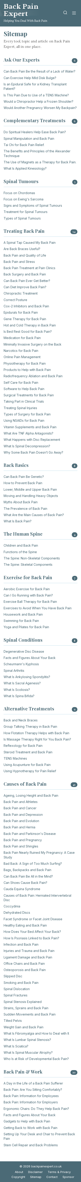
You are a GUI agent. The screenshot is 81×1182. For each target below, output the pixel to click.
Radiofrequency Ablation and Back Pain (33, 376)
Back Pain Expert (21, 10)
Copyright (18, 1177)
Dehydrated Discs (17, 912)
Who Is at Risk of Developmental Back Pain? (36, 1059)
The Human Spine (23, 534)
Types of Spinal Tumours (22, 218)
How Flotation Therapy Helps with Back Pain (36, 733)
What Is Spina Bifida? (19, 696)
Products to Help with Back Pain (27, 370)
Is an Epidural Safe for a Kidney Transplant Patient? (35, 86)
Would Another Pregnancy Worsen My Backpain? (40, 108)
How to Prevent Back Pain (23, 483)
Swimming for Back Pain (21, 621)
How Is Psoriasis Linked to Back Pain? (31, 938)
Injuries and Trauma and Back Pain (29, 951)
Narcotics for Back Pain (21, 351)
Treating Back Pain (24, 231)
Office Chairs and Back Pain (24, 963)
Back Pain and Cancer (20, 808)
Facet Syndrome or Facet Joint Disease (33, 919)
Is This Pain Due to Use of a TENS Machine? (36, 95)
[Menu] (74, 13)
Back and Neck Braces (21, 720)
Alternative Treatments (29, 708)
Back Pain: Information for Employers (31, 1102)
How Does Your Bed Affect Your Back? (32, 932)
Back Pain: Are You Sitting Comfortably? (33, 1089)
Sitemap (35, 1177)
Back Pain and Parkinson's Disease (30, 834)
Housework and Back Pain (23, 614)
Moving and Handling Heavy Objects (31, 496)
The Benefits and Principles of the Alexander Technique (37, 153)
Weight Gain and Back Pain (23, 1027)
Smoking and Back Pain (21, 983)
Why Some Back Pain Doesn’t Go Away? (33, 452)
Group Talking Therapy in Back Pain (30, 726)
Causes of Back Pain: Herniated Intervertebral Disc (37, 898)
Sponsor (68, 1177)
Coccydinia (12, 906)
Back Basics (16, 465)
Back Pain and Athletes (21, 802)
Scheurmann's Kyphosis (21, 664)
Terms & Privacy (59, 1172)
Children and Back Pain (21, 545)
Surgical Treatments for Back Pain (29, 395)
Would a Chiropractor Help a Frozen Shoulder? (38, 101)
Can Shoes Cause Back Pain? (25, 883)
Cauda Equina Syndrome (22, 889)
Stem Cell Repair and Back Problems (31, 1145)
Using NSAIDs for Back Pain (24, 420)
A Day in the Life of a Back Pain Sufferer (33, 1083)
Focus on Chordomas (19, 193)
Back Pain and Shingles (21, 846)
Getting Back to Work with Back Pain (30, 1128)
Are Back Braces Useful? (22, 249)
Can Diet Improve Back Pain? (25, 287)
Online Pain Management (22, 357)
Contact (52, 1177)
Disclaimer (35, 1172)
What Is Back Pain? (18, 521)
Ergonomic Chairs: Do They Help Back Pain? (36, 1109)
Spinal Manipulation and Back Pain (29, 138)
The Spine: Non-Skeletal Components (32, 558)
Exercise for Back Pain (28, 577)
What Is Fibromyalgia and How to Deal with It (36, 1033)
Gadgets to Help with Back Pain (27, 1121)
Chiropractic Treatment (21, 293)
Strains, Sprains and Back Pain (26, 1008)
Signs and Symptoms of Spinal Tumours (33, 205)
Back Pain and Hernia (19, 827)
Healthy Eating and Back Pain (25, 925)
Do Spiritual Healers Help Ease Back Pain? (35, 132)
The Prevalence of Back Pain (25, 508)
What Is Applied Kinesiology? (25, 168)
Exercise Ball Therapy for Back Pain (30, 601)
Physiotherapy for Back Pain (25, 363)
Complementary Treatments (34, 120)
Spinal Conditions (23, 640)
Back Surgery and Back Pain (25, 274)
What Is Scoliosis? (17, 690)
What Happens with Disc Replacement (32, 439)
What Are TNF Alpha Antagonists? (28, 433)
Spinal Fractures (15, 995)
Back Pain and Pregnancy (23, 840)
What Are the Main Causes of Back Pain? (34, 515)
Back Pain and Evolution (21, 821)
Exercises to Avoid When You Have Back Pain (38, 608)
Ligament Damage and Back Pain (28, 957)
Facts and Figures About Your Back (30, 658)
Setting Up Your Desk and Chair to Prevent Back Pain (39, 1136)
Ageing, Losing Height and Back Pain (31, 795)
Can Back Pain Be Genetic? (24, 477)
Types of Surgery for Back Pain (27, 414)
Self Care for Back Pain (21, 382)
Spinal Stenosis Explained (23, 1002)
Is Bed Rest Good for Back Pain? (28, 331)
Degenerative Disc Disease (24, 651)
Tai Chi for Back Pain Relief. (24, 145)
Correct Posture (15, 300)
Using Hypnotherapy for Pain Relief (30, 771)
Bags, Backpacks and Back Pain (27, 870)
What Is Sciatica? (16, 1046)
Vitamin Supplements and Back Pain (30, 427)
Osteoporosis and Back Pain (25, 970)
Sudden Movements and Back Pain (30, 1014)
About (19, 1172)
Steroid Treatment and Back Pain (28, 752)
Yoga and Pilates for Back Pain (26, 627)
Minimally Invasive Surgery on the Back (32, 344)
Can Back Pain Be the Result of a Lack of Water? (39, 71)
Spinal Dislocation (17, 989)
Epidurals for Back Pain (21, 312)
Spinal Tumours (21, 181)
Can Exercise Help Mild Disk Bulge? (30, 78)
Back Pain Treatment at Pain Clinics (29, 268)
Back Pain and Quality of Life (25, 255)
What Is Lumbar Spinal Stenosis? (27, 1040)
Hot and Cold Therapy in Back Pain (30, 325)
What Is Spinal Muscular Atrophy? (28, 1052)
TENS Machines (15, 758)
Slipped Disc (13, 976)
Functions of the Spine (20, 552)
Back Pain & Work (23, 1072)
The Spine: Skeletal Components (28, 564)
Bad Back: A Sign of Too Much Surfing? (33, 863)
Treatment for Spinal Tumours (25, 212)
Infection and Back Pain (21, 944)
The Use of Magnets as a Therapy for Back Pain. (40, 162)
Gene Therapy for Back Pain (25, 319)
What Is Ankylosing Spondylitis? (27, 677)
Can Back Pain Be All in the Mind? (28, 876)
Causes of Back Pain (25, 784)
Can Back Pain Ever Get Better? (27, 281)
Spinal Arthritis (14, 670)
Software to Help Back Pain (24, 389)
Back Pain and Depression (23, 814)
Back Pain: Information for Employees (31, 1096)
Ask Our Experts (22, 60)
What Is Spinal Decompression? (27, 446)
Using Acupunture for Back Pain (27, 765)
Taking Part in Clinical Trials (24, 401)
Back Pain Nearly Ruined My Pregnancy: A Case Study (39, 855)
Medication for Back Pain (22, 338)
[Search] (65, 13)
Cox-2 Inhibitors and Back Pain (26, 306)
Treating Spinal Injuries (20, 408)
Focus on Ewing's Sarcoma (23, 199)
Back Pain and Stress (19, 262)
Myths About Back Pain (21, 502)
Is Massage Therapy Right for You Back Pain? (37, 739)
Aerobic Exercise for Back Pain (27, 589)
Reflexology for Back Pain (23, 745)
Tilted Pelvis (13, 1020)
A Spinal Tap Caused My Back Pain (30, 242)
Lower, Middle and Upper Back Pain (30, 489)
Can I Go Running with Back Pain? (28, 595)
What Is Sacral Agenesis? (22, 683)
